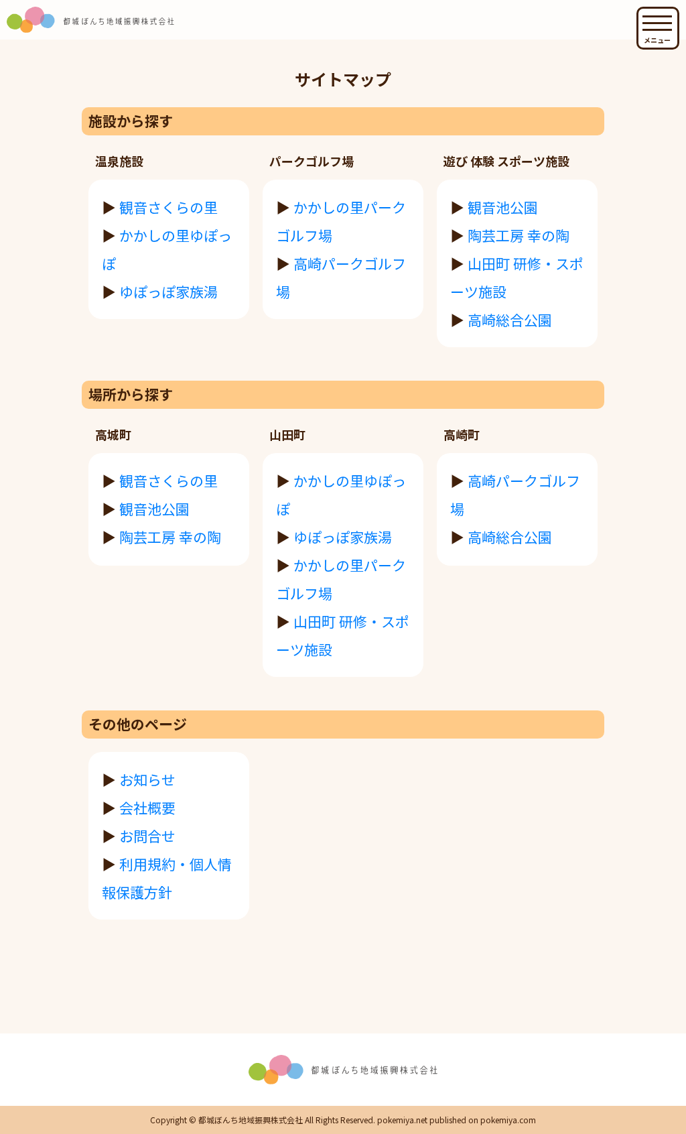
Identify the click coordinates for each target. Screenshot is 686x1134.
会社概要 (147, 808)
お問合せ (147, 836)
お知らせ (147, 779)
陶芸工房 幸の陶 (518, 235)
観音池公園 (503, 207)
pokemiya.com (508, 1119)
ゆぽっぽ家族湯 (168, 291)
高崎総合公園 (510, 320)
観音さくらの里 (168, 207)
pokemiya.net (402, 1119)
